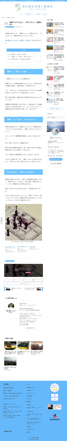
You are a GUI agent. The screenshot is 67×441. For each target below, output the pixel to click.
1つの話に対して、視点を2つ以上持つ (21, 59)
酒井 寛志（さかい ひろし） (11, 311)
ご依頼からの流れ (31, 429)
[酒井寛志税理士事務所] (33, 7)
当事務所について (30, 387)
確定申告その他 (30, 411)
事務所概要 (29, 395)
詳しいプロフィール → (55, 159)
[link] (20, 324)
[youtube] (59, 0)
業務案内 (28, 401)
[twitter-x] (55, 0)
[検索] (64, 0)
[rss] (61, 0)
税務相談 (29, 426)
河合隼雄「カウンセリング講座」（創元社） (18, 40)
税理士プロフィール (31, 393)
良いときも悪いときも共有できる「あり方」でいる (10, 248)
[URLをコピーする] (1, 223)
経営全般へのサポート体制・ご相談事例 (34, 415)
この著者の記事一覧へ (30, 327)
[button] (13, 280)
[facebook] (54, 0)
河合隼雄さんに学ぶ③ (9, 26)
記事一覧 (29, 398)
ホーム (28, 384)
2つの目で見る (32, 246)
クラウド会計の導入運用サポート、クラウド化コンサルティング (34, 419)
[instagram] (57, 0)
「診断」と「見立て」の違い (18, 54)
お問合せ (28, 432)
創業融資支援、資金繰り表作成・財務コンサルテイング (34, 423)
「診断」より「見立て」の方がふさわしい (22, 56)
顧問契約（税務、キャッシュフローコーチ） (34, 408)
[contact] (62, 0)
